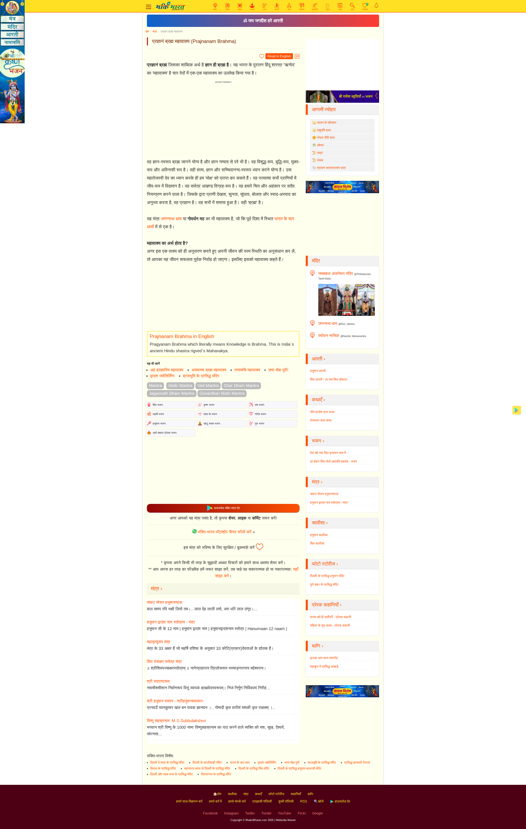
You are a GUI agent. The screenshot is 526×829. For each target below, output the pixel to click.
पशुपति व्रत (324, 130)
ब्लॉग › (317, 646)
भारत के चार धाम (239, 762)
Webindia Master (286, 820)
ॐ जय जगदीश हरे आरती (263, 20)
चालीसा (232, 794)
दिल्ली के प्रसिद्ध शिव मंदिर (253, 768)
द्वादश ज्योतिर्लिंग (267, 762)
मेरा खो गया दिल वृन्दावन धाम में (328, 453)
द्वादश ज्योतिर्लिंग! (162, 376)
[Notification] (376, 5)
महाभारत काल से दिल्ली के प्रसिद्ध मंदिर (207, 768)
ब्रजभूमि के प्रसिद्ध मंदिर (201, 376)
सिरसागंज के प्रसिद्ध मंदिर (216, 774)
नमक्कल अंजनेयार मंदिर (335, 273)
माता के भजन (210, 414)
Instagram (231, 813)
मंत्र (155, 31)
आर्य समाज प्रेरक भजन (164, 432)
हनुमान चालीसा (319, 535)
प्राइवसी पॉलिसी (262, 801)
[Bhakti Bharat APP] (516, 410)
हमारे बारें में (215, 801)
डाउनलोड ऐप (342, 801)
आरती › (318, 358)
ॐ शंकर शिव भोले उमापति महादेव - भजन (333, 461)
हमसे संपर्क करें (237, 801)
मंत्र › (156, 588)
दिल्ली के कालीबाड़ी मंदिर (207, 762)
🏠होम (217, 794)
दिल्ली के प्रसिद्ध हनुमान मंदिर (327, 576)
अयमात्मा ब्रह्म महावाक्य (208, 370)
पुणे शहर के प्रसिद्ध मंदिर (324, 584)
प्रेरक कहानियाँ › (326, 604)
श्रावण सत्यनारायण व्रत (331, 168)
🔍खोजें (318, 801)
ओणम (320, 145)
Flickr (302, 813)
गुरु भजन (259, 423)
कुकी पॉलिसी (286, 801)
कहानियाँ (296, 794)
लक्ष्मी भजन (158, 414)
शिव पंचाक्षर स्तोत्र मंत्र (164, 661)
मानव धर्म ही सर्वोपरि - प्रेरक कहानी (330, 617)
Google (317, 813)
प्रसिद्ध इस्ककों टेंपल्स (357, 762)
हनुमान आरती (318, 371)
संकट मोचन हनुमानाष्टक (164, 602)
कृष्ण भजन (209, 404)
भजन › (318, 440)
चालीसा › (320, 522)
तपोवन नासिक (328, 335)
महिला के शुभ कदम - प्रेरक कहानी (330, 625)
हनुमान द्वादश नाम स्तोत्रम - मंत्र (171, 622)
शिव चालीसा (317, 543)
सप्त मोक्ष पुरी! (278, 370)
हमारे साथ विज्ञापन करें (189, 801)
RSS (303, 801)
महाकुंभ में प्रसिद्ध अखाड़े (324, 666)
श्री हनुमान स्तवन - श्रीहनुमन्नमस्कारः (175, 701)
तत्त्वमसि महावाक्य (247, 370)
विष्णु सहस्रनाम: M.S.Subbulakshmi (176, 720)
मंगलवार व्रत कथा (321, 420)
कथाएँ (258, 794)
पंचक (320, 160)
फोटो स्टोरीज (276, 794)
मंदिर (316, 260)
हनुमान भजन (159, 423)
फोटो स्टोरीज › (325, 564)
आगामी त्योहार (324, 109)
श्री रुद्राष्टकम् (158, 681)
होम (147, 31)
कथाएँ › (318, 399)
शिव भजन (158, 404)
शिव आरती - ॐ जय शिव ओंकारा (328, 379)
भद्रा (320, 153)
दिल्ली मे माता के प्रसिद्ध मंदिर (167, 762)
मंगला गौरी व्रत (326, 137)
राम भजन (259, 404)
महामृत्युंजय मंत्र (158, 642)
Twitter (250, 813)
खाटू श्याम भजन (212, 423)
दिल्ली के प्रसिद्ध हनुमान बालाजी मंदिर (299, 768)
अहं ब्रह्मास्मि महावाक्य (166, 370)
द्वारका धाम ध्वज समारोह (324, 658)
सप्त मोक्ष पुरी (291, 762)
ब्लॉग (310, 794)
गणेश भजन (260, 414)
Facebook (210, 813)
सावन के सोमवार (326, 122)
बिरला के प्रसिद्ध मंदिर (163, 768)
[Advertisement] (223, 297)
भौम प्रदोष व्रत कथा (322, 412)
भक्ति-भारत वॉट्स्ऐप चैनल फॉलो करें (224, 532)
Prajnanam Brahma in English (182, 336)
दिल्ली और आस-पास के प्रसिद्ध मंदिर (171, 774)
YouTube (284, 813)
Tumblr (266, 813)
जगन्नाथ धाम (171, 218)
